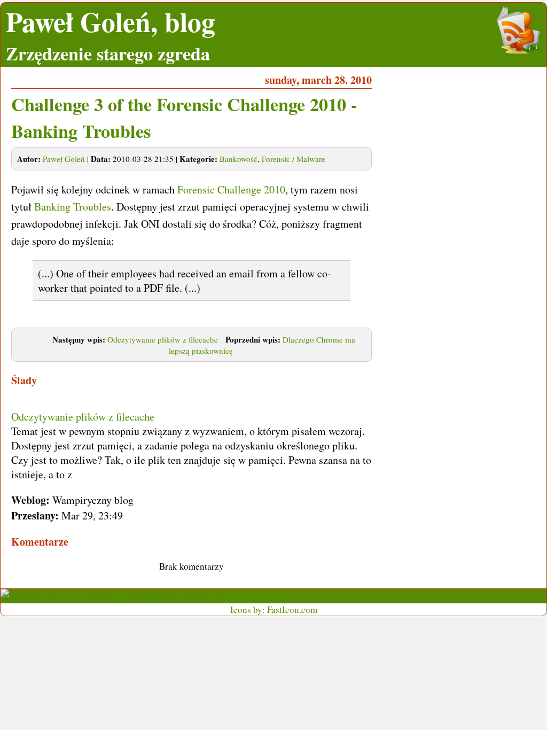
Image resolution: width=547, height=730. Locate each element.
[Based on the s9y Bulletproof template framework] (113, 596)
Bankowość (238, 158)
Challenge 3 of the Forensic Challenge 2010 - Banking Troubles (184, 117)
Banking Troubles (72, 206)
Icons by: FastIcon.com (273, 609)
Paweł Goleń (64, 158)
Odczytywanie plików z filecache (162, 339)
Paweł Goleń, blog (110, 22)
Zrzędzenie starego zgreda (108, 53)
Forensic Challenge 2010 (231, 189)
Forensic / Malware (293, 158)
